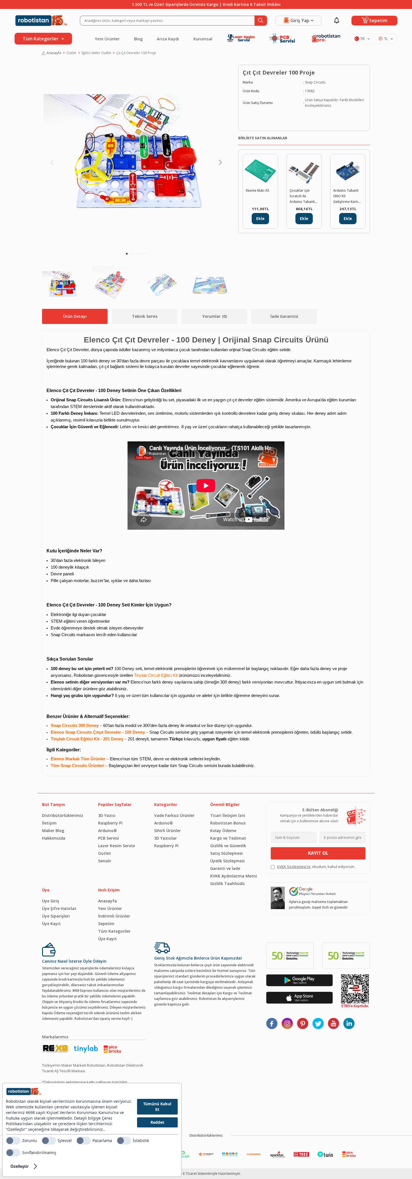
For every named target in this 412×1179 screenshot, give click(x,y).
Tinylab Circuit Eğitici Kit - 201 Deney (87, 739)
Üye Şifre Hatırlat (59, 908)
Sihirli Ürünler (167, 830)
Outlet (71, 52)
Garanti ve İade (225, 868)
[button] (127, 254)
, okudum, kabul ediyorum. (316, 866)
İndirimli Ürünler (114, 916)
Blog (138, 38)
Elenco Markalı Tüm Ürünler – (80, 759)
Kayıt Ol (318, 853)
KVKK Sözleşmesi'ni (293, 866)
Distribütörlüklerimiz (62, 815)
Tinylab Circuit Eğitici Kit (156, 675)
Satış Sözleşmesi (226, 853)
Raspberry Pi (110, 823)
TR (362, 38)
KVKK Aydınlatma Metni (233, 876)
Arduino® (107, 830)
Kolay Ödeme (223, 830)
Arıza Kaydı (168, 38)
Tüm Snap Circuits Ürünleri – (80, 765)
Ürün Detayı (75, 316)
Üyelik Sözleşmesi (227, 860)
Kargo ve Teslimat (228, 838)
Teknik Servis (145, 316)
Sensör (104, 860)
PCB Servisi (108, 838)
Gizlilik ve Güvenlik (228, 845)
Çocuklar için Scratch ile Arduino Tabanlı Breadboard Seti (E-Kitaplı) (302, 196)
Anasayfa (54, 52)
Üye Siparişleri (56, 916)
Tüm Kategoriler (114, 931)
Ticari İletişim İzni (227, 815)
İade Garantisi (284, 316)
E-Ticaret (190, 1173)
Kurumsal (202, 38)
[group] (136, 156)
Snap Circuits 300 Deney (75, 725)
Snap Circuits (315, 82)
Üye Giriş (50, 901)
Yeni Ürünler (107, 38)
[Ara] (260, 20)
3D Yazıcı (106, 815)
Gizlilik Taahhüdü (227, 883)
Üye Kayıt (51, 923)
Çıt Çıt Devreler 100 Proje (136, 52)
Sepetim (106, 923)
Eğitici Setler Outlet (96, 52)
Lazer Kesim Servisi (116, 845)
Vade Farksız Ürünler (174, 815)
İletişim (49, 823)
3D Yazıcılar (165, 838)
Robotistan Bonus (228, 823)
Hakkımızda (53, 838)
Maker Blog (53, 830)
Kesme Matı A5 (257, 190)
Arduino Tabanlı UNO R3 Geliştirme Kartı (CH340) (345, 196)
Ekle (260, 218)
